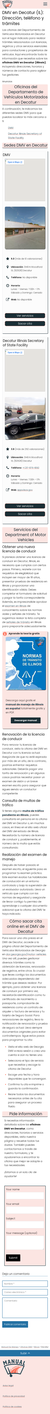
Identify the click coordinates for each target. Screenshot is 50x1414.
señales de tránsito (18, 622)
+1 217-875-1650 (30, 467)
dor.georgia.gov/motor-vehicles (26, 954)
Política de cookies (12, 1406)
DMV (11, 128)
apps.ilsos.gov (25, 490)
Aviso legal (8, 1385)
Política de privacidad (14, 1396)
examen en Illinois (15, 606)
